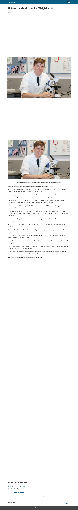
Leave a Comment (39, 496)
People (22, 492)
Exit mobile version (39, 508)
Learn (15, 492)
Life (19, 492)
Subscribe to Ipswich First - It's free (16, 486)
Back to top (67, 503)
